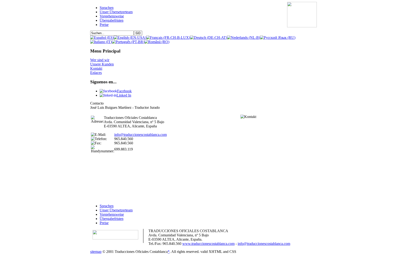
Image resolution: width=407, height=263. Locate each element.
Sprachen (107, 206)
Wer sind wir (99, 60)
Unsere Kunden (102, 64)
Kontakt (96, 68)
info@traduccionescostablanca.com (140, 135)
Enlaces (96, 73)
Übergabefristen (111, 219)
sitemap (96, 252)
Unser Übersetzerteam (116, 210)
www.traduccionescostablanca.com (208, 244)
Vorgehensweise (112, 214)
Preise (104, 223)
